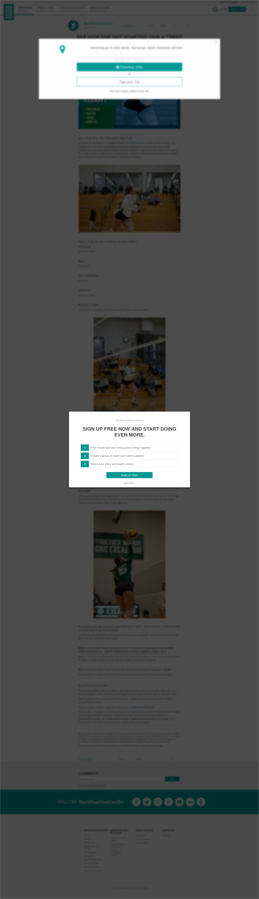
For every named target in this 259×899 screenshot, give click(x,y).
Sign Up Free (129, 475)
